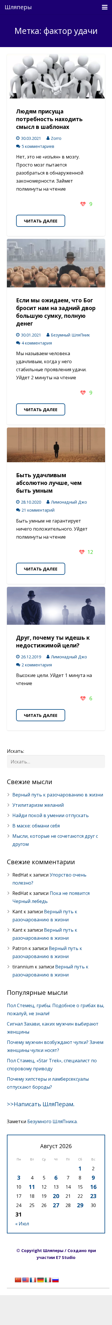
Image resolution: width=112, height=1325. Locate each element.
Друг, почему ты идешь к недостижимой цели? (53, 641)
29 (80, 1205)
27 (56, 1205)
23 (93, 1196)
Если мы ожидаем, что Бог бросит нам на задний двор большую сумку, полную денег (56, 311)
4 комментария (37, 343)
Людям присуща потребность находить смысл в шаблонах (49, 119)
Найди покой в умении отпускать (50, 815)
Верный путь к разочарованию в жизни (57, 795)
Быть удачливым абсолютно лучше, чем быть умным (49, 482)
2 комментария (37, 665)
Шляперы (18, 7)
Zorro (56, 138)
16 (93, 1187)
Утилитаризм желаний (38, 805)
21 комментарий (38, 510)
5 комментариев (38, 146)
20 (56, 1196)
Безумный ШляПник (70, 335)
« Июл (22, 1223)
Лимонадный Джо (69, 502)
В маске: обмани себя (36, 826)
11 (32, 1187)
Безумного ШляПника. (52, 1121)
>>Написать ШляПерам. (41, 1104)
